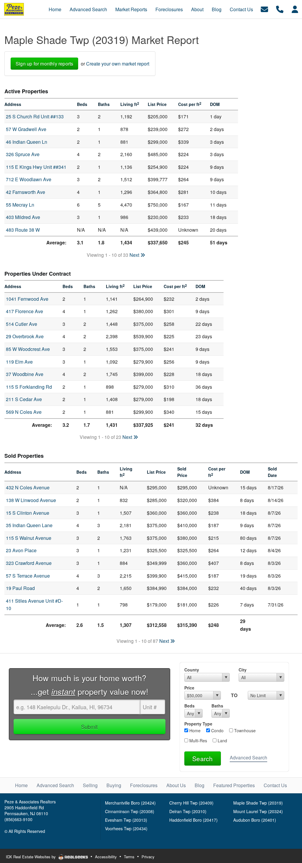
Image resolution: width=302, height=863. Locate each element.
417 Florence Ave (24, 311)
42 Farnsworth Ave (25, 192)
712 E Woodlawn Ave (28, 179)
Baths (217, 706)
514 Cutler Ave (21, 324)
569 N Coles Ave (24, 411)
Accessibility (106, 856)
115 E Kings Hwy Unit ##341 (36, 167)
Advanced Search (248, 757)
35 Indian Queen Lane (29, 525)
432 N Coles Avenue (28, 487)
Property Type (198, 724)
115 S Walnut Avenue (28, 538)
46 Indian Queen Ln (26, 141)
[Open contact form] (264, 8)
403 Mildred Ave (23, 217)
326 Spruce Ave (23, 154)
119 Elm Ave (19, 361)
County (191, 670)
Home (194, 730)
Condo (217, 730)
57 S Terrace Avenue (28, 575)
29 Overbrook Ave (25, 336)
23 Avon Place (21, 550)
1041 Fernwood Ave (27, 298)
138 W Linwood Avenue (31, 500)
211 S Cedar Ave (24, 399)
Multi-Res (197, 740)
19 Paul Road (20, 588)
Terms (129, 856)
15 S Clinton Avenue (27, 512)
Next (134, 254)
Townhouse (244, 730)
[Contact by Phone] (279, 8)
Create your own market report (117, 63)
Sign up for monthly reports (44, 63)
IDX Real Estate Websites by (31, 856)
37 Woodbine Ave (24, 374)
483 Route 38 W (23, 229)
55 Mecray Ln (20, 204)
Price (189, 688)
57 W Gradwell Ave (26, 129)
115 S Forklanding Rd (29, 386)
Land (221, 740)
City (243, 670)
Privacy (148, 856)
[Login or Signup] (295, 8)
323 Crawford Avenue (29, 563)
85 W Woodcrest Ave (28, 349)
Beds (189, 706)
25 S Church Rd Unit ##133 (35, 116)
